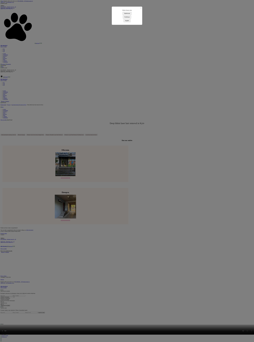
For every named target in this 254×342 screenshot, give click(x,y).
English (127, 20)
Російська (127, 17)
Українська (127, 13)
